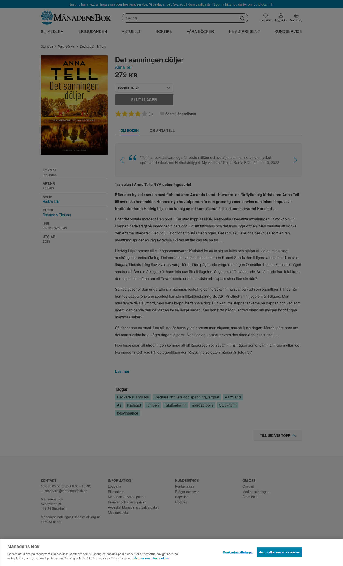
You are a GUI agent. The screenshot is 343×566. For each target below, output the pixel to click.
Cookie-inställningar (238, 552)
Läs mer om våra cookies (151, 558)
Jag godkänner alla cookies (279, 552)
